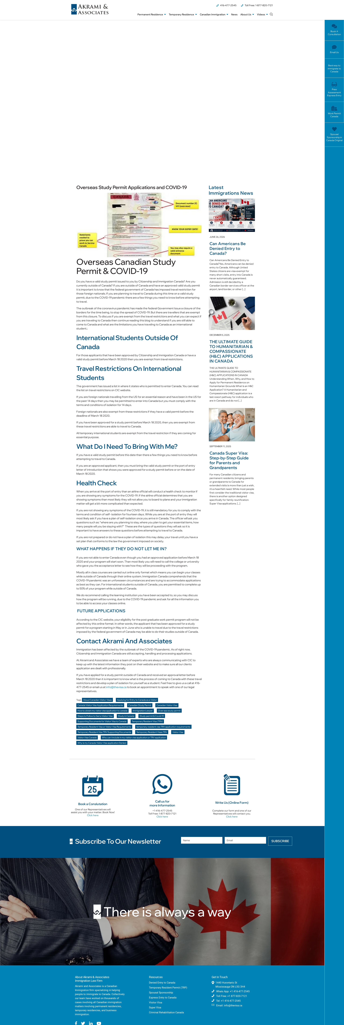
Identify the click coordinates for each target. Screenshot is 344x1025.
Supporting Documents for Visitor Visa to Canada (102, 721)
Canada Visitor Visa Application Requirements (100, 705)
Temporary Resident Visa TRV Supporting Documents (104, 732)
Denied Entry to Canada (162, 982)
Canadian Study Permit (139, 705)
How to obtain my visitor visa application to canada (102, 710)
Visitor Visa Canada (87, 737)
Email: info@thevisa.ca (229, 1005)
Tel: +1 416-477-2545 (228, 1000)
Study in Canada (126, 716)
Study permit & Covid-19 (152, 716)
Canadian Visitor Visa (167, 705)
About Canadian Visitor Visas (97, 700)
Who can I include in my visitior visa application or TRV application (134, 737)
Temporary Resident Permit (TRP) (168, 987)
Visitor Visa (177, 732)
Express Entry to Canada (162, 997)
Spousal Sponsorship (161, 992)
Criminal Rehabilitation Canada (166, 1012)
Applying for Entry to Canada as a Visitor (137, 700)
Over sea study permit (169, 710)
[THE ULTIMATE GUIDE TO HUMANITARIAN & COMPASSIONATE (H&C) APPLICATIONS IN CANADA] (232, 351)
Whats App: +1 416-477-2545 (233, 991)
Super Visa (155, 1007)
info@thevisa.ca (116, 687)
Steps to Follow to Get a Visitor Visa (95, 716)
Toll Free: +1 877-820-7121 (231, 996)
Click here (92, 815)
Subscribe (280, 841)
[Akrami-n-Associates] (89, 5)
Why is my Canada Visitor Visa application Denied (102, 743)
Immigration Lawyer (143, 710)
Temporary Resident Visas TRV (151, 732)
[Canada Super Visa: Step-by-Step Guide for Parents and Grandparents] (232, 458)
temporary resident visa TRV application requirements (163, 726)
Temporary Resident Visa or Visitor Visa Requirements (104, 726)
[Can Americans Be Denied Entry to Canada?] (232, 246)
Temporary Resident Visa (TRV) (147, 721)
